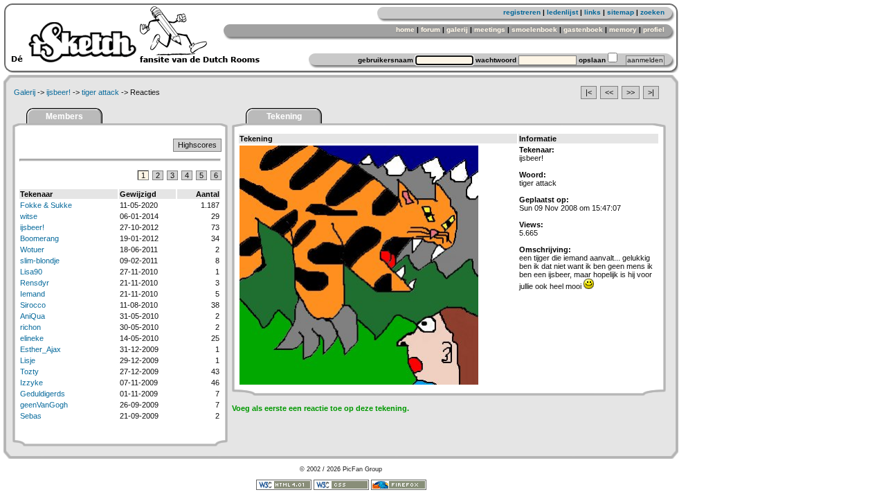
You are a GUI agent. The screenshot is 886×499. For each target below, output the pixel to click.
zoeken (652, 12)
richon (30, 327)
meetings (489, 29)
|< (589, 92)
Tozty (29, 371)
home (405, 29)
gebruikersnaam (385, 60)
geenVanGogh (44, 405)
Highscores (197, 145)
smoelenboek (534, 29)
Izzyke (31, 382)
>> (630, 92)
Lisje (27, 360)
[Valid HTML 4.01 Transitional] (283, 487)
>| (651, 92)
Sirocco (33, 305)
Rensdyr (34, 283)
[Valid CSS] (341, 487)
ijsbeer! (58, 92)
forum (430, 29)
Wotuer (32, 249)
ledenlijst (562, 12)
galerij (457, 29)
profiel (653, 29)
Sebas (31, 416)
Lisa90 (31, 272)
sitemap (620, 12)
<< (609, 92)
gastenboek (583, 29)
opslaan (592, 60)
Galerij (24, 92)
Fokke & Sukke (46, 205)
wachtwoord (496, 60)
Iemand (32, 294)
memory (623, 29)
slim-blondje (40, 260)
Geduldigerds (42, 393)
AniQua (32, 316)
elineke (32, 338)
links (592, 12)
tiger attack (100, 92)
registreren (522, 12)
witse (28, 216)
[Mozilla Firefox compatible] (398, 487)
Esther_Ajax (40, 349)
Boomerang (39, 238)
